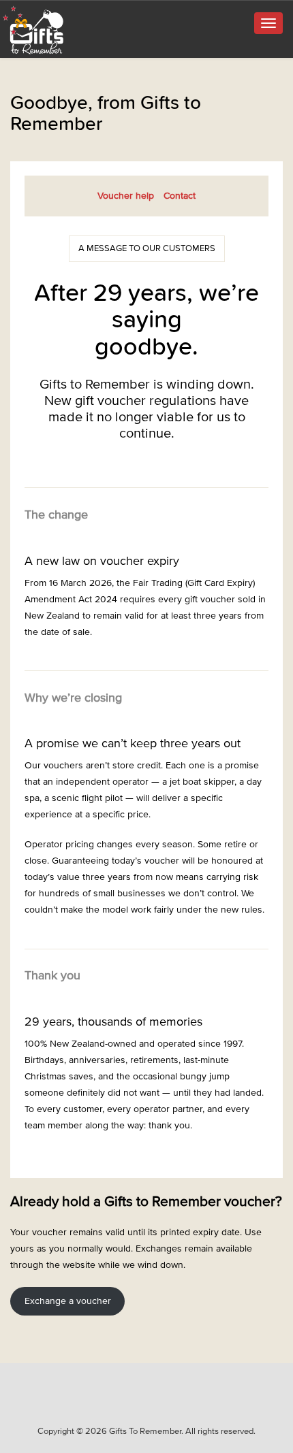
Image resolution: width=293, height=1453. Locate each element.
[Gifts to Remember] (34, 30)
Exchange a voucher (68, 1301)
